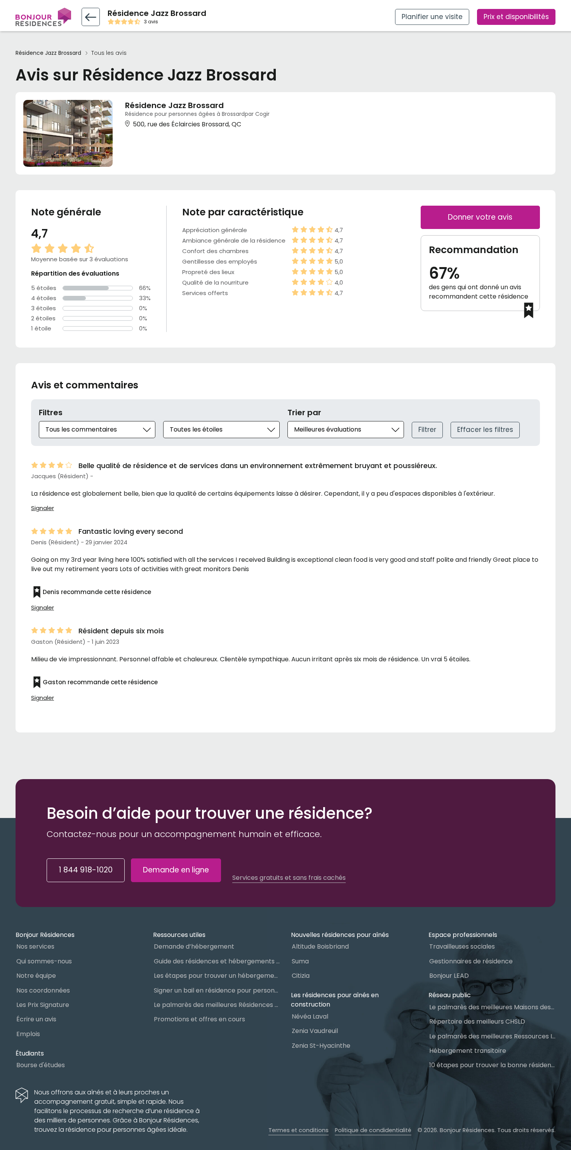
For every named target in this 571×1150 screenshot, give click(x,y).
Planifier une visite (432, 16)
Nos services (35, 946)
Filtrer (427, 429)
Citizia (301, 975)
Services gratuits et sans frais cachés (289, 878)
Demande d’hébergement (194, 946)
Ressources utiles (179, 934)
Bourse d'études (40, 1065)
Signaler (42, 508)
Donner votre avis (480, 217)
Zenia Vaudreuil (315, 1030)
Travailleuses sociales (462, 946)
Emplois (28, 1033)
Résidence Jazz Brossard (48, 53)
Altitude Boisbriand (320, 946)
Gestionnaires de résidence (471, 961)
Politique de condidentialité (373, 1130)
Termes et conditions (298, 1130)
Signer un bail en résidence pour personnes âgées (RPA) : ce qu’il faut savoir (217, 990)
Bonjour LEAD (449, 975)
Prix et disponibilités (516, 16)
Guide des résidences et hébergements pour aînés (217, 961)
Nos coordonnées (43, 990)
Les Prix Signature (42, 1004)
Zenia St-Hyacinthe (321, 1045)
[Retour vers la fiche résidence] (91, 17)
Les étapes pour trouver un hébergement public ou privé (217, 975)
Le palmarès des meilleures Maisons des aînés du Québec (492, 1007)
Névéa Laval (310, 1016)
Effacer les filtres (485, 429)
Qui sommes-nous (44, 961)
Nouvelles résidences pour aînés (340, 934)
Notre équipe (36, 975)
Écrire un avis (36, 1019)
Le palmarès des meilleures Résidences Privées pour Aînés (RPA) (217, 1004)
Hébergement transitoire (467, 1050)
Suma (300, 961)
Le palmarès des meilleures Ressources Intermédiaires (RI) (492, 1036)
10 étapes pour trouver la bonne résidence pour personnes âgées (492, 1065)
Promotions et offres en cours (199, 1019)
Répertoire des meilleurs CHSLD (477, 1021)
